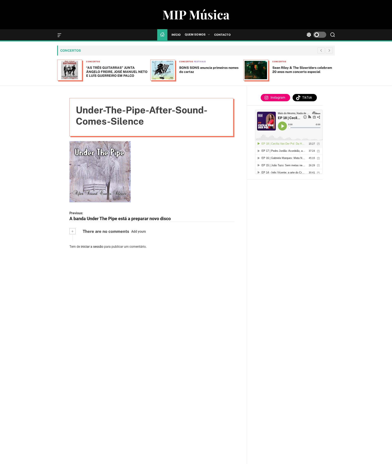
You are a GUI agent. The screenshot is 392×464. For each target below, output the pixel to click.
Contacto (222, 34)
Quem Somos (195, 34)
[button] (329, 50)
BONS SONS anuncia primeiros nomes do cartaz (208, 70)
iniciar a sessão (92, 246)
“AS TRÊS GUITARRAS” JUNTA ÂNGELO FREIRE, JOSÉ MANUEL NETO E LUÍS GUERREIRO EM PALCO (116, 71)
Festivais (200, 61)
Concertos (93, 61)
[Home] (162, 34)
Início (176, 34)
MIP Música (196, 14)
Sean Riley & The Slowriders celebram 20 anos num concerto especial (302, 70)
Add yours (138, 231)
